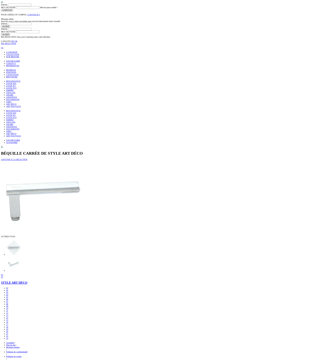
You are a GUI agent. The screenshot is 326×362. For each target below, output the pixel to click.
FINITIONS (11, 72)
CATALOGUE (12, 75)
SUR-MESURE (12, 57)
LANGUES (6, 41)
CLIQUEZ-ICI (33, 15)
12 (7, 313)
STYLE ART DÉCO (14, 282)
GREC (9, 102)
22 (7, 336)
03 (7, 293)
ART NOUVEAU (13, 106)
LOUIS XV (11, 86)
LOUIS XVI (11, 88)
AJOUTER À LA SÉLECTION (14, 159)
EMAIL (4, 5)
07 (2, 277)
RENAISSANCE (13, 81)
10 (7, 309)
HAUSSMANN (12, 99)
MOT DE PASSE (8, 7)
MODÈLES (11, 70)
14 (7, 318)
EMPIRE (10, 90)
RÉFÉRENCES (12, 66)
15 (7, 320)
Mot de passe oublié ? (49, 7)
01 (7, 288)
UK (15, 41)
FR (12, 41)
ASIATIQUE (11, 97)
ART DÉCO (11, 104)
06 (7, 299)
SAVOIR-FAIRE (13, 61)
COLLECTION (12, 54)
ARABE (9, 95)
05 (2, 275)
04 (7, 295)
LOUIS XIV (11, 83)
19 (7, 329)
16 (7, 322)
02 (7, 290)
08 (7, 304)
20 (7, 331)
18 (7, 327)
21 (7, 334)
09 (7, 306)
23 (7, 338)
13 (7, 315)
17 (7, 325)
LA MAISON (11, 52)
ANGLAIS (10, 93)
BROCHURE (12, 77)
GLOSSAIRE (12, 142)
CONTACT (11, 63)
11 (7, 311)
